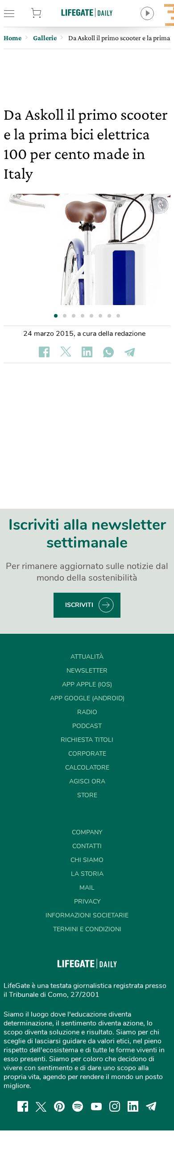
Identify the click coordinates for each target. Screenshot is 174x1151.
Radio (87, 712)
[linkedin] (133, 1106)
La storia (87, 874)
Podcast (87, 726)
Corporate (87, 753)
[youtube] (96, 1106)
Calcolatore (87, 767)
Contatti (87, 846)
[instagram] (114, 1106)
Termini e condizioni (87, 929)
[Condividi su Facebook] (44, 352)
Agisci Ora (87, 781)
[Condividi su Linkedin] (87, 352)
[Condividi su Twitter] (65, 352)
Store (48, 13)
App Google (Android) (87, 698)
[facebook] (22, 1106)
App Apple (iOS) (87, 684)
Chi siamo (87, 860)
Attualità (87, 657)
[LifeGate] (87, 12)
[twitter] (41, 1106)
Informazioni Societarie (87, 915)
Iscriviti (79, 605)
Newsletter (87, 670)
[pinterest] (59, 1106)
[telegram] (151, 1106)
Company (87, 832)
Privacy (87, 901)
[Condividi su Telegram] (129, 352)
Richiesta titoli (87, 740)
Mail (87, 887)
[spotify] (77, 1106)
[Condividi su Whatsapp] (108, 352)
